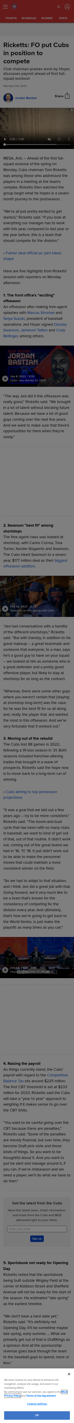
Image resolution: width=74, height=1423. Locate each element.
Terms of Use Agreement (41, 1395)
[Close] (69, 1374)
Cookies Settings (37, 1404)
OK (37, 1415)
